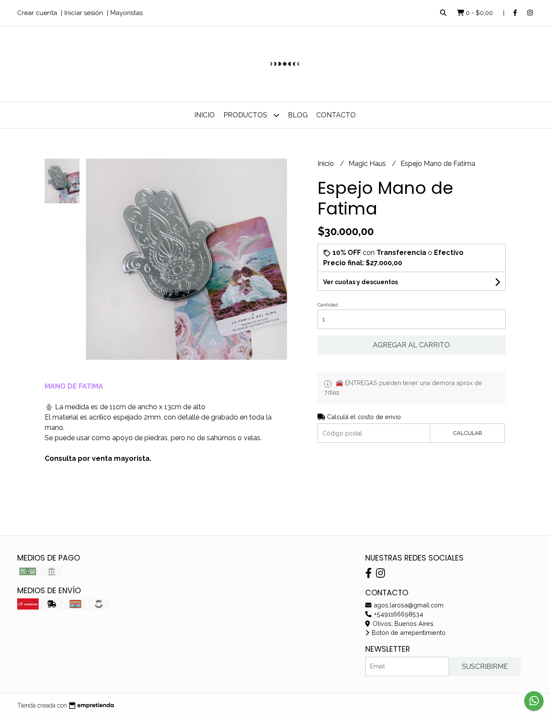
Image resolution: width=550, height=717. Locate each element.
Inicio (204, 115)
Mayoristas (126, 13)
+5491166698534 (397, 614)
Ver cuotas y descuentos (360, 282)
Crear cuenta (37, 13)
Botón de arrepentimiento (408, 632)
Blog (298, 115)
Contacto (336, 115)
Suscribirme (485, 666)
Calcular (467, 433)
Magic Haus (368, 163)
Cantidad (328, 305)
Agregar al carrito (411, 345)
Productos (246, 115)
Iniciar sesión (83, 13)
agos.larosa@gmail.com (407, 605)
